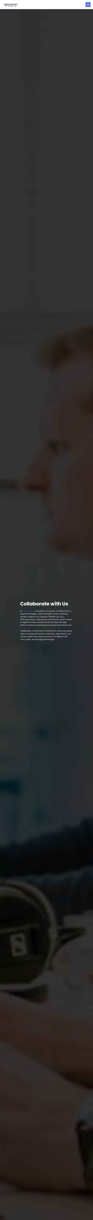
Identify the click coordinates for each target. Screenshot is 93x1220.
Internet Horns (28, 611)
